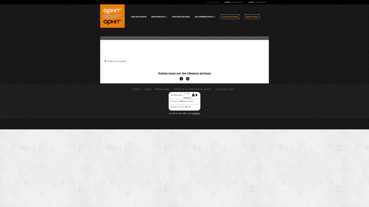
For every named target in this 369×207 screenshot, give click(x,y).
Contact (147, 89)
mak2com (196, 113)
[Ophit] (112, 15)
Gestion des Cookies (224, 89)
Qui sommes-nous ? (204, 16)
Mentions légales (162, 89)
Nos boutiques (138, 16)
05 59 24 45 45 (237, 2)
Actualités (136, 89)
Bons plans (252, 16)
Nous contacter (213, 2)
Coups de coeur (230, 16)
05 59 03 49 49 (261, 2)
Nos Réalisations (181, 16)
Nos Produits (158, 16)
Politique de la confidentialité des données (193, 89)
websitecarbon (187, 97)
